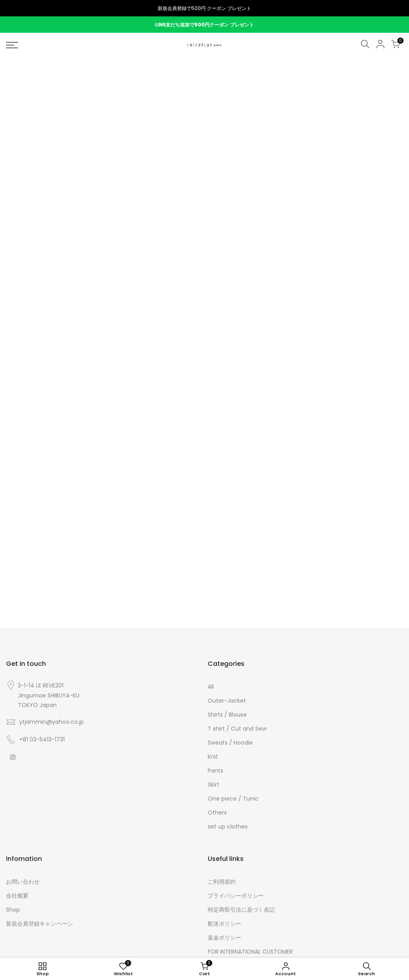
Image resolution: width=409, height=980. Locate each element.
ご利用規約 (222, 882)
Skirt (213, 785)
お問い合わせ (23, 882)
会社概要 (17, 896)
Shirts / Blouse (227, 715)
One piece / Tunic (233, 799)
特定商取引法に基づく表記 (241, 910)
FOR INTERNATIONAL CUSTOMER (250, 952)
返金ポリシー (224, 938)
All (211, 687)
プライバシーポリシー (236, 896)
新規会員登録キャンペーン (39, 924)
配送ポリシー (224, 924)
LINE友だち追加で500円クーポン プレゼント (204, 24)
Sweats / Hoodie (230, 743)
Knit (213, 757)
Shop (13, 910)
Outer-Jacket (227, 701)
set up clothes (228, 827)
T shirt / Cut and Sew (237, 729)
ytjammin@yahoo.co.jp (51, 722)
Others (217, 813)
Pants (215, 771)
